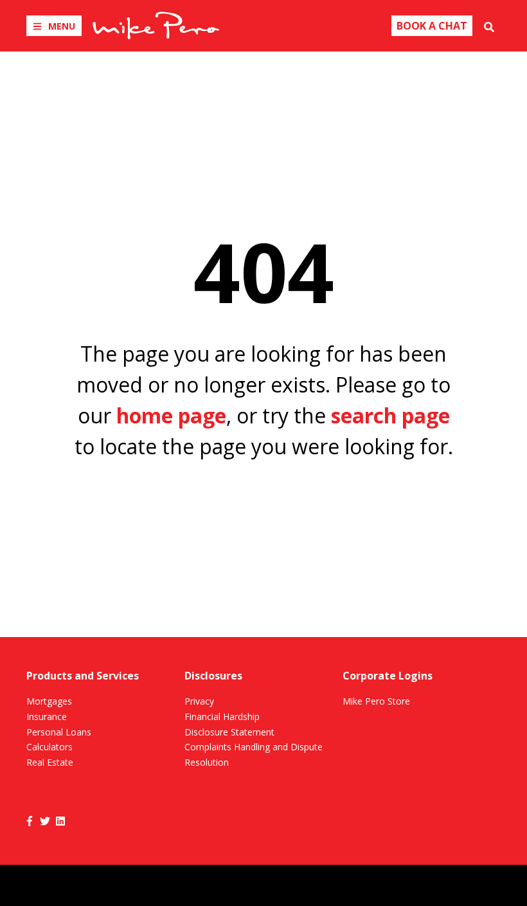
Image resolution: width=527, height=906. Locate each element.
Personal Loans (58, 732)
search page (390, 415)
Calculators (49, 747)
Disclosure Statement (229, 732)
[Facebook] (29, 820)
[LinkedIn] (60, 820)
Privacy (199, 701)
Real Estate (49, 762)
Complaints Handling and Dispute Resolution (253, 754)
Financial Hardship (222, 716)
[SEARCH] (489, 25)
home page (171, 415)
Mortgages (49, 701)
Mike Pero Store (376, 701)
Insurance (46, 716)
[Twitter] (45, 820)
